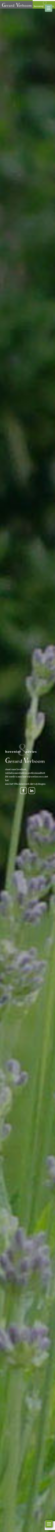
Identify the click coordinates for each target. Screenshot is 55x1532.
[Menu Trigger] (48, 8)
